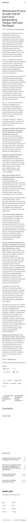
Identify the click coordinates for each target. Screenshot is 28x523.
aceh (4, 380)
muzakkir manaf (17, 380)
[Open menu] (25, 2)
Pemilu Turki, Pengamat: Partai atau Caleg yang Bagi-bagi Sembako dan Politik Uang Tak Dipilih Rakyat (11, 467)
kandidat (9, 380)
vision (4, 386)
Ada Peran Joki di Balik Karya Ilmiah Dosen (9, 481)
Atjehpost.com (12, 359)
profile (19, 383)
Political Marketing (20, 29)
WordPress (23, 520)
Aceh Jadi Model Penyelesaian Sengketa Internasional (19, 398)
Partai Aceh (6, 383)
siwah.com (5, 2)
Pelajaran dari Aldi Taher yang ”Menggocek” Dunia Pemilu (11, 458)
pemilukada (13, 383)
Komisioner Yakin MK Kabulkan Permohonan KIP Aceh (7, 398)
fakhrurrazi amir (11, 29)
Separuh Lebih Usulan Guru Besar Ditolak (9, 474)
